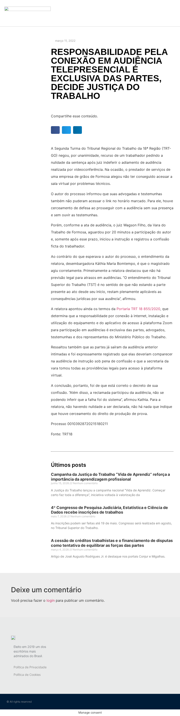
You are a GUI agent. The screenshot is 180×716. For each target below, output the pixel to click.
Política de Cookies (27, 674)
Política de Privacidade (30, 667)
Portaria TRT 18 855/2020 (138, 309)
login (51, 600)
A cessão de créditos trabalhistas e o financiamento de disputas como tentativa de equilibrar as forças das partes (112, 543)
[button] (120, 13)
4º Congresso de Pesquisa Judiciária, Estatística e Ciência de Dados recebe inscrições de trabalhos (109, 510)
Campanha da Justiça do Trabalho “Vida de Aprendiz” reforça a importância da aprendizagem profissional (110, 477)
